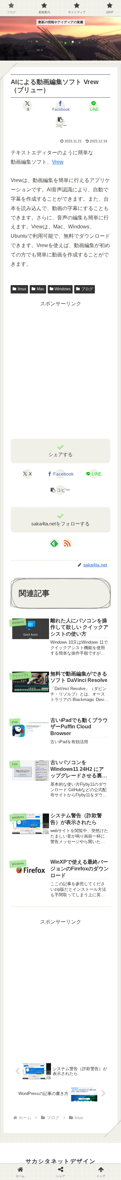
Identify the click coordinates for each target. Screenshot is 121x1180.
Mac (40, 289)
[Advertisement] (60, 369)
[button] (60, 122)
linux (22, 289)
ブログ (87, 289)
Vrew (58, 162)
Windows (63, 289)
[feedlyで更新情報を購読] (54, 543)
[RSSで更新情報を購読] (67, 543)
